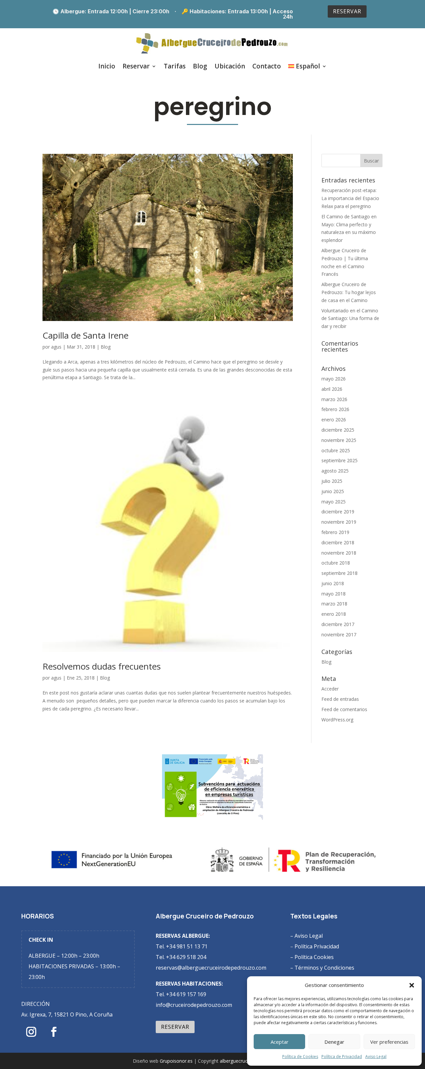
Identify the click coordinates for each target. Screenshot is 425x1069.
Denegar (334, 1041)
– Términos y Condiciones (323, 967)
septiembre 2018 (339, 573)
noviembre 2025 (338, 440)
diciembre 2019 (337, 511)
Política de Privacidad (341, 1056)
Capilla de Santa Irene (85, 335)
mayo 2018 (333, 593)
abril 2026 (331, 389)
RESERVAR (347, 11)
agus (56, 347)
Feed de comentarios (344, 709)
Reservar (136, 66)
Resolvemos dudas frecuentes (101, 666)
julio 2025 (331, 481)
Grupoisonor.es (176, 1061)
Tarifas (175, 66)
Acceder (330, 689)
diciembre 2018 (337, 542)
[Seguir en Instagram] (31, 1032)
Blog (200, 66)
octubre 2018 (335, 563)
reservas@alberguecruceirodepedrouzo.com (211, 967)
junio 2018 (332, 583)
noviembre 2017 (338, 634)
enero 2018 (333, 614)
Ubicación (229, 66)
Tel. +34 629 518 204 (181, 957)
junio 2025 (332, 491)
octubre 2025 (335, 450)
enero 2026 (333, 419)
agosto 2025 (335, 471)
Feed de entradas (340, 699)
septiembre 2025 (339, 460)
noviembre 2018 (338, 553)
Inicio (106, 66)
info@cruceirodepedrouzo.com (194, 1005)
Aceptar (280, 1041)
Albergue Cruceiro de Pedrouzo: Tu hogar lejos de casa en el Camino (348, 292)
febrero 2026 (335, 409)
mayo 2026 (333, 378)
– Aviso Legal (306, 935)
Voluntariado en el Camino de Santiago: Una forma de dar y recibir (350, 318)
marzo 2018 (334, 603)
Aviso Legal (375, 1056)
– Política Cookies (313, 957)
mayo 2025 (333, 501)
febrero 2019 (335, 532)
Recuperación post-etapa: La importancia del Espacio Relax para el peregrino (350, 198)
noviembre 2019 (338, 522)
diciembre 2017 (337, 624)
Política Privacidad (317, 946)
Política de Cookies (300, 1056)
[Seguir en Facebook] (54, 1032)
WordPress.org (337, 719)
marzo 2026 (334, 399)
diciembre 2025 (337, 430)
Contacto (266, 66)
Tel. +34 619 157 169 (181, 994)
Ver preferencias (389, 1041)
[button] (411, 985)
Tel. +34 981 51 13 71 (182, 946)
